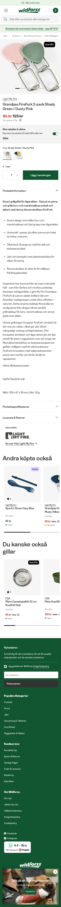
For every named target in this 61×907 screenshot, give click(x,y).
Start (5, 36)
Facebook (12, 833)
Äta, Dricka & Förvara (32, 36)
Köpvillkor (9, 781)
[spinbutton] (11, 175)
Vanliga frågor (11, 762)
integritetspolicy (41, 666)
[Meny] (6, 10)
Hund (7, 708)
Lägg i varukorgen (40, 175)
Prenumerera (13, 683)
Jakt (6, 714)
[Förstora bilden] (30, 66)
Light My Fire (10, 98)
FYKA (7, 598)
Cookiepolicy (10, 823)
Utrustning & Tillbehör (15, 720)
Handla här (30, 891)
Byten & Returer (12, 756)
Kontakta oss (10, 750)
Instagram (12, 838)
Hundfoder (9, 727)
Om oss (8, 798)
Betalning (9, 775)
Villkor (5, 138)
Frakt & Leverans (12, 768)
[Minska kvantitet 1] (5, 175)
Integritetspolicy (12, 816)
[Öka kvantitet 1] (17, 175)
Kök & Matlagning (52, 36)
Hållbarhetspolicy (13, 810)
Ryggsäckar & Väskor (14, 733)
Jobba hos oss (11, 804)
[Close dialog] (55, 872)
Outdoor (16, 36)
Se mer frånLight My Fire (19, 443)
